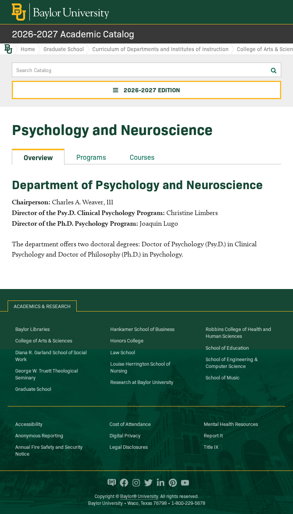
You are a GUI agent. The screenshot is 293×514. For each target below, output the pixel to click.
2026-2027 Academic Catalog (73, 33)
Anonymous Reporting (39, 435)
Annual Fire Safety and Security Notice (48, 450)
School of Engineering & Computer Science (232, 362)
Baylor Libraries (32, 328)
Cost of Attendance (130, 423)
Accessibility (28, 423)
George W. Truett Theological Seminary (46, 374)
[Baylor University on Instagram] (134, 483)
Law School (122, 352)
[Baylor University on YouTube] (183, 483)
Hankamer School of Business (142, 328)
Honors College (126, 340)
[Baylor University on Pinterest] (171, 483)
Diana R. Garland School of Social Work (51, 355)
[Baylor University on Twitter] (146, 483)
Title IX (211, 446)
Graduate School (63, 49)
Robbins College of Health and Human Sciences (238, 332)
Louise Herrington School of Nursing (140, 367)
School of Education (227, 347)
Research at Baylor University (141, 381)
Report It (213, 435)
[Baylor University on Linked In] (159, 483)
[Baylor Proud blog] (110, 483)
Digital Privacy (124, 435)
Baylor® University (139, 496)
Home (28, 49)
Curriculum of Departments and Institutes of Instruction (160, 49)
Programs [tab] (91, 157)
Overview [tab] (38, 157)
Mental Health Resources (231, 423)
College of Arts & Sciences (43, 340)
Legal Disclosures (128, 446)
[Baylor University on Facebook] (122, 483)
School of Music (223, 377)
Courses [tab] (142, 157)
